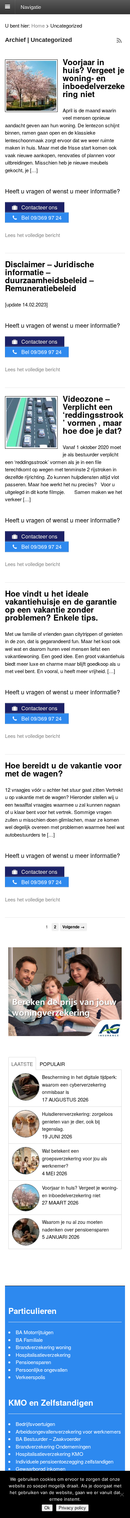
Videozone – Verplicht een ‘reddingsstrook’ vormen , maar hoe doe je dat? (93, 414)
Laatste (22, 1063)
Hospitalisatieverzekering (43, 1354)
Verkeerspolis (30, 1376)
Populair (52, 1063)
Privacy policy (72, 1507)
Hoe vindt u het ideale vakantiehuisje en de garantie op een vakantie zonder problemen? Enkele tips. (61, 605)
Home (38, 25)
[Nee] (121, 1494)
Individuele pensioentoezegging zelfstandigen (64, 1461)
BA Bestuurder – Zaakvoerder (48, 1438)
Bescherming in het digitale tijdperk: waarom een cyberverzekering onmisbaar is (79, 1084)
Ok (47, 1507)
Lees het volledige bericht (32, 234)
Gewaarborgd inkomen (40, 1468)
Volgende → (73, 927)
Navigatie (31, 6)
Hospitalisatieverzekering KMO (49, 1453)
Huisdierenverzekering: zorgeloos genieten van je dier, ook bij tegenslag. (77, 1121)
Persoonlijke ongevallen (41, 1369)
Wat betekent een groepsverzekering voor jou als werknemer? (74, 1158)
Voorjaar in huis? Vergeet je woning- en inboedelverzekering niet (94, 77)
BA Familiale (29, 1339)
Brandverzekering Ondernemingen (53, 1446)
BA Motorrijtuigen (34, 1332)
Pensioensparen (33, 1361)
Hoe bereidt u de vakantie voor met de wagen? (63, 769)
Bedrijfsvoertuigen (35, 1423)
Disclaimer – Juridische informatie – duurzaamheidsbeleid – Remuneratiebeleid (49, 275)
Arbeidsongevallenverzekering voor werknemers (68, 1431)
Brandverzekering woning (43, 1346)
